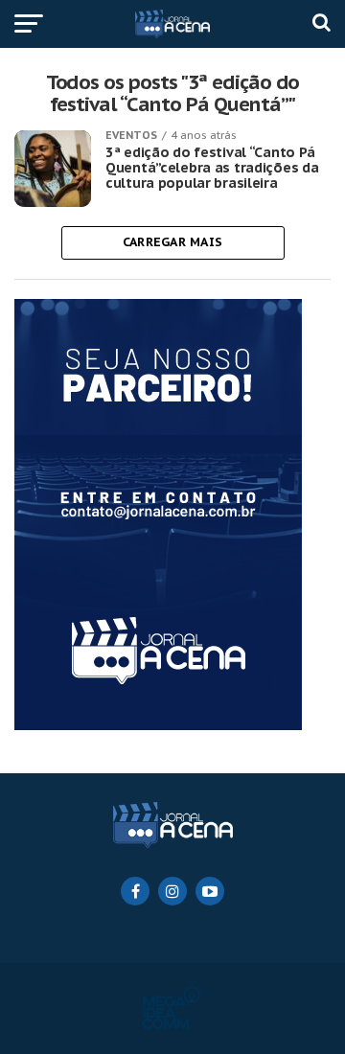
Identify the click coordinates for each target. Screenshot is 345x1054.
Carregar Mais (172, 242)
